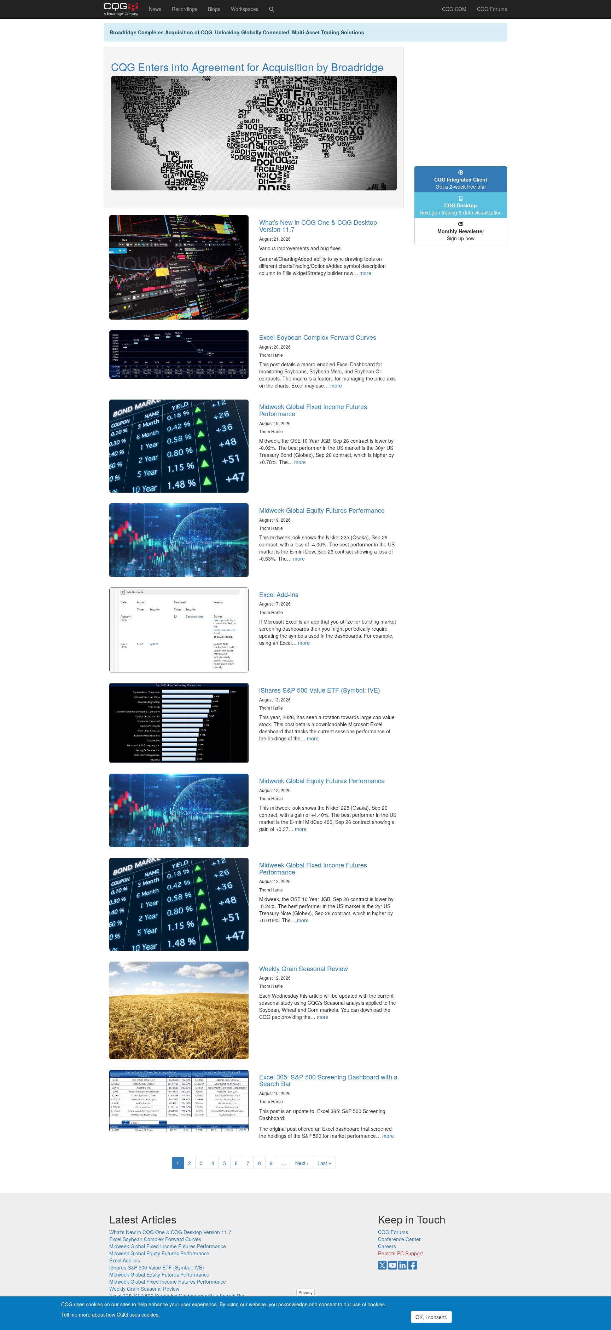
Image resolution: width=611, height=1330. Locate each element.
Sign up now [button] (460, 235)
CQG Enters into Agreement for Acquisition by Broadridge (247, 66)
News (155, 8)
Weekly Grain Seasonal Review (303, 968)
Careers (387, 1246)
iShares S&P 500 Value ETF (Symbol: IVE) (319, 689)
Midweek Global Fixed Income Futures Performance (313, 410)
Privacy (305, 1292)
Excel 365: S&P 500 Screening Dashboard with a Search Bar (328, 1080)
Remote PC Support (400, 1253)
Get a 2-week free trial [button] (460, 183)
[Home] (124, 9)
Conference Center (399, 1239)
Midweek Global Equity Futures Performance (322, 510)
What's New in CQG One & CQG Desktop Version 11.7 (318, 225)
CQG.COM (454, 8)
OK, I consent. (431, 1316)
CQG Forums (492, 8)
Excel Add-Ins (278, 594)
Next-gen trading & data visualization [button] (461, 209)
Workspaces (244, 8)
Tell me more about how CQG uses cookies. (110, 1314)
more (365, 272)
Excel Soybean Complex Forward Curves (317, 337)
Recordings (184, 8)
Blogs (214, 8)
